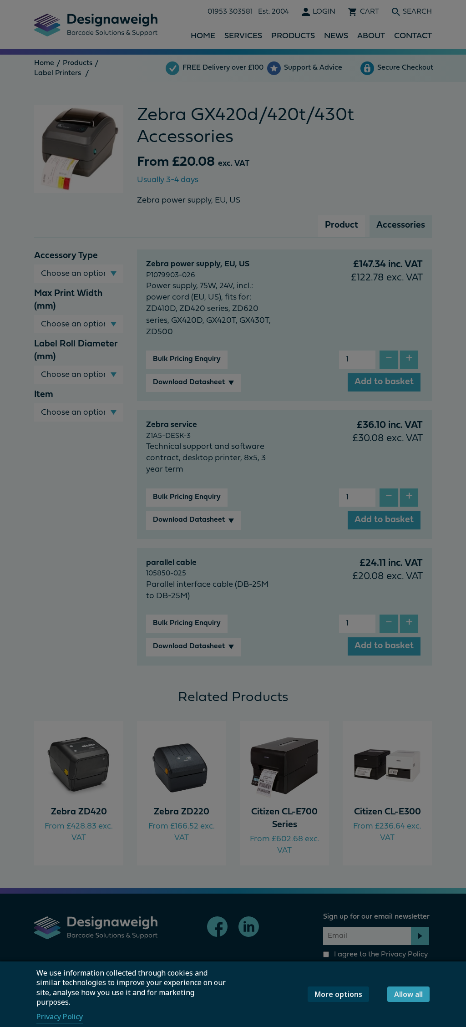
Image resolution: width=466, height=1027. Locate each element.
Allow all (408, 994)
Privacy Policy (59, 1017)
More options (338, 994)
